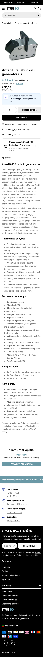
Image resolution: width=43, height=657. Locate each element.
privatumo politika (31, 555)
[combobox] (21, 15)
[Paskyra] (34, 8)
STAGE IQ (13, 652)
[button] (7, 80)
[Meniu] (3, 8)
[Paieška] (37, 15)
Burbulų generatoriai (24, 23)
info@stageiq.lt (13, 520)
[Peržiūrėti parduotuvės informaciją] (37, 146)
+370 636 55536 (14, 512)
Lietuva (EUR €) (12, 625)
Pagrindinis (7, 23)
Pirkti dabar (21, 117)
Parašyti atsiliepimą (22, 464)
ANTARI (19, 83)
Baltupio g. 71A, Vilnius (17, 504)
